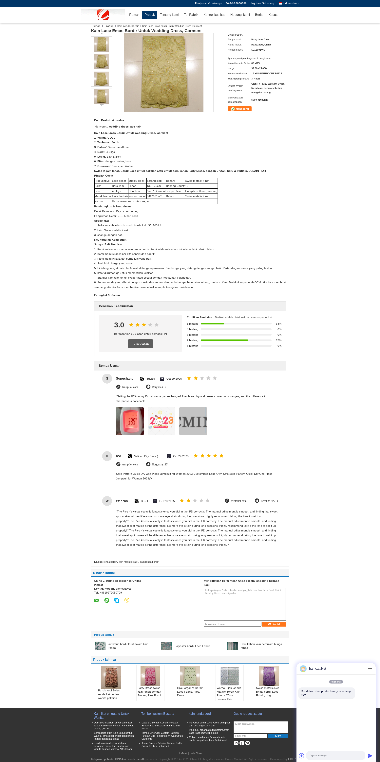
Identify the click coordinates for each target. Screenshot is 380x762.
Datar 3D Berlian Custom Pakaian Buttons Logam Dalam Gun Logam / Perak (161, 725)
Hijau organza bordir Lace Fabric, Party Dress (190, 691)
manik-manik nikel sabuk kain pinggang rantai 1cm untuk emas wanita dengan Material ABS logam (113, 746)
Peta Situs (196, 753)
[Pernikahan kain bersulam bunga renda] (232, 645)
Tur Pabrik (191, 14)
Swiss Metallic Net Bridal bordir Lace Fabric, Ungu (267, 691)
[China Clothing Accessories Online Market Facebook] (241, 743)
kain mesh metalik (128, 562)
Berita (259, 14)
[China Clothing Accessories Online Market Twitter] (247, 743)
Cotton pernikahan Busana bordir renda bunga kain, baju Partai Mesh (208, 739)
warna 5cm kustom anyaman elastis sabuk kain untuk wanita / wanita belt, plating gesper (114, 725)
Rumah (134, 14)
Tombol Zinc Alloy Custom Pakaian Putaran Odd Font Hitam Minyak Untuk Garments (162, 736)
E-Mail (183, 753)
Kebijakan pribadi (102, 759)
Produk (150, 14)
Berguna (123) (160, 464)
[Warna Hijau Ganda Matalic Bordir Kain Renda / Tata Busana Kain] (229, 676)
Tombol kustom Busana (157, 713)
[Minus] (370, 668)
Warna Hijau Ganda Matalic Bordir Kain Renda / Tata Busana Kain (229, 693)
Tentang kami (169, 14)
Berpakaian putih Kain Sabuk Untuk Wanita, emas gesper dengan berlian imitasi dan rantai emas (114, 736)
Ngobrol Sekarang (262, 3)
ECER (292, 759)
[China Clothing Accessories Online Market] (104, 15)
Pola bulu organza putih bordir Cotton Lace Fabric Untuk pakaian (209, 731)
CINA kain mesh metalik (130, 759)
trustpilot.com (130, 387)
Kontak (277, 624)
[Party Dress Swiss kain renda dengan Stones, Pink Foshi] (150, 676)
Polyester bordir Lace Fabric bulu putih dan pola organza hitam (210, 724)
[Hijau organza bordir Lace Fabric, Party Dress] (190, 676)
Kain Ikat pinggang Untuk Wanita (111, 715)
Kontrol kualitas (214, 14)
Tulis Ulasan (140, 343)
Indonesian (290, 3)
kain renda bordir (128, 25)
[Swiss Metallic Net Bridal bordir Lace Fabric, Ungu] (269, 676)
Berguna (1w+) (269, 500)
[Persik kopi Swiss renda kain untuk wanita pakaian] (111, 677)
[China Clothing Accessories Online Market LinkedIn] (236, 743)
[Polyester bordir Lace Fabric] (166, 645)
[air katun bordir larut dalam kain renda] (100, 645)
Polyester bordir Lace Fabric (192, 646)
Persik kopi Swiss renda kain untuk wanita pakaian (109, 694)
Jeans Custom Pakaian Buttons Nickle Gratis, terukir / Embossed (162, 745)
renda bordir (110, 562)
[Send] (370, 755)
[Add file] (301, 755)
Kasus (273, 14)
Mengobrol (242, 108)
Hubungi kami (240, 14)
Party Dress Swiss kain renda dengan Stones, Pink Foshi (149, 691)
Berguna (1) (159, 387)
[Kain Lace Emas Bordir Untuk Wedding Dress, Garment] (101, 44)
